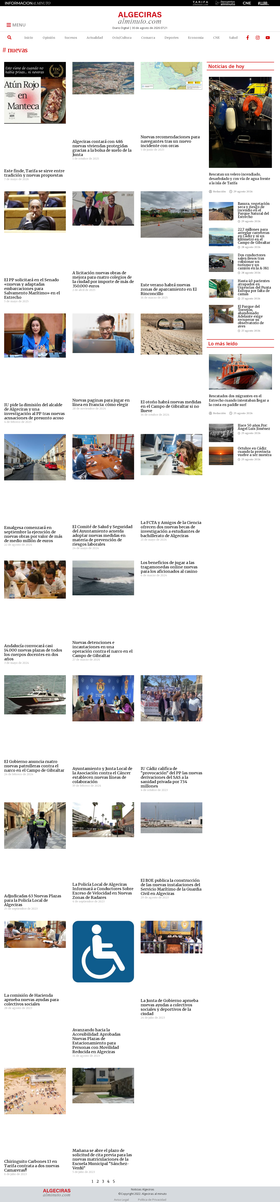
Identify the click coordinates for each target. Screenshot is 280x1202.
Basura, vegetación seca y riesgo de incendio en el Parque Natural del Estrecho (254, 210)
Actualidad (95, 38)
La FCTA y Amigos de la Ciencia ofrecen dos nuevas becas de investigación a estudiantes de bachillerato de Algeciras (171, 529)
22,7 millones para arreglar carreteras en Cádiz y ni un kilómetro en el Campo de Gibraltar (254, 236)
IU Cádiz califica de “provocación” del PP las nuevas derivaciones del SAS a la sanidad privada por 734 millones (171, 777)
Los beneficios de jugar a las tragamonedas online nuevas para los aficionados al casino (169, 567)
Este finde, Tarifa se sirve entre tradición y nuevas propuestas (34, 173)
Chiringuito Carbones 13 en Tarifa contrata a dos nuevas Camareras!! (31, 1166)
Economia (195, 38)
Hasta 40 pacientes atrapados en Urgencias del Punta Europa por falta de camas (254, 287)
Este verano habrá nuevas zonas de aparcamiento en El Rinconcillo (169, 289)
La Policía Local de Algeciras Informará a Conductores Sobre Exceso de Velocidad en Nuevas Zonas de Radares (102, 891)
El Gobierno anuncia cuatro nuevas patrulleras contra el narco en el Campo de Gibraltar (34, 766)
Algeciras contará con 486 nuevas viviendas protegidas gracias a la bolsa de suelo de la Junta (101, 148)
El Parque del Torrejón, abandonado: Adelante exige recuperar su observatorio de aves (251, 316)
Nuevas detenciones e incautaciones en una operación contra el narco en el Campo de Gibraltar (102, 649)
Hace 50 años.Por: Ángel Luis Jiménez (254, 427)
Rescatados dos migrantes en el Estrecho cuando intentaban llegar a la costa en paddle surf (239, 400)
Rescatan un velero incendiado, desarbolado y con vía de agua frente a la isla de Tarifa (239, 178)
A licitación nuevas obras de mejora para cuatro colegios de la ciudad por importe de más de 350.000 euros (103, 279)
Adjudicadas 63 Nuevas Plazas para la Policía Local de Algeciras (32, 900)
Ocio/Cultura (121, 38)
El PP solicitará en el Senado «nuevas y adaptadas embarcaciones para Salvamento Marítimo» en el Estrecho (32, 288)
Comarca (148, 38)
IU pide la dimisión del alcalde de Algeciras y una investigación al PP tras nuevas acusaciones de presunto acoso (34, 411)
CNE (216, 38)
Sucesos (71, 38)
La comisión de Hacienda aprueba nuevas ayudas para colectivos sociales (31, 1000)
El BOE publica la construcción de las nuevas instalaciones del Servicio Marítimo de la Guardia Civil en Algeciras (171, 887)
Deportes (171, 38)
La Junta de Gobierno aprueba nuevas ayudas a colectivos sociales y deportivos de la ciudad (169, 1007)
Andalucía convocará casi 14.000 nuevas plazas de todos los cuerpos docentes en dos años (33, 652)
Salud (233, 38)
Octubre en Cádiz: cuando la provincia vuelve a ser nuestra (254, 451)
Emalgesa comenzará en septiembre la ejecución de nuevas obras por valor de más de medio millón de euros (33, 534)
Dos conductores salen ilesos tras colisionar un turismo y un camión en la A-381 (253, 261)
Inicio (28, 38)
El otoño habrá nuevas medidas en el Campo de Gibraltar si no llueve (171, 406)
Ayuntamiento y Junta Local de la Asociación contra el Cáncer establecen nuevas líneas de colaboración (102, 775)
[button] (9, 37)
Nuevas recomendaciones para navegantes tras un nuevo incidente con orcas (170, 141)
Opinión (49, 38)
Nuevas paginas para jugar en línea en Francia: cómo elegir (101, 402)
